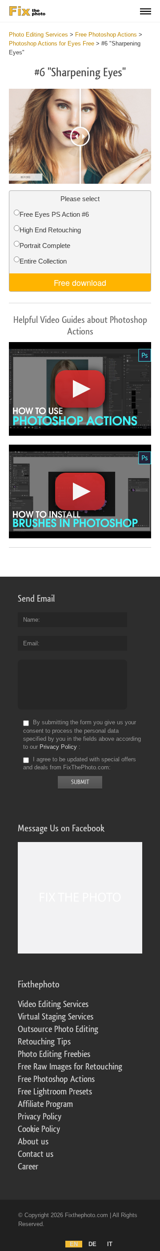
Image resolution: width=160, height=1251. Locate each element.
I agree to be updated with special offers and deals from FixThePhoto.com (79, 763)
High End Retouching (50, 230)
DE (92, 1244)
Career (28, 1166)
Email (30, 643)
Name (30, 619)
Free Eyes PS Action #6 (54, 214)
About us (33, 1141)
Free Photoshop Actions (56, 1079)
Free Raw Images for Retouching (70, 1066)
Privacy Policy (58, 746)
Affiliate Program (45, 1104)
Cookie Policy (39, 1129)
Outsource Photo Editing (58, 1029)
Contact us (35, 1154)
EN (74, 1244)
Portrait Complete (45, 245)
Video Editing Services (53, 1004)
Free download (80, 282)
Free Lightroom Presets (55, 1091)
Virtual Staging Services (55, 1016)
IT (109, 1244)
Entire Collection (43, 261)
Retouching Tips (44, 1041)
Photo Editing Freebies (54, 1054)
